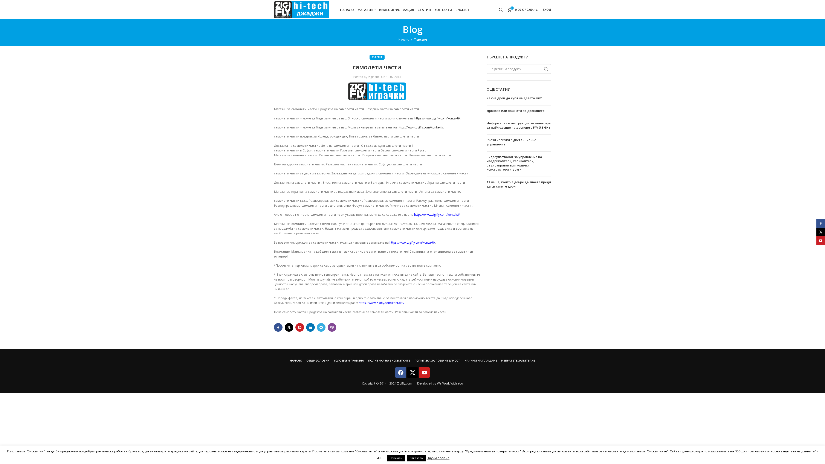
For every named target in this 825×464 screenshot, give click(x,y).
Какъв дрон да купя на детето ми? (514, 98)
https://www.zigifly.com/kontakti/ (437, 118)
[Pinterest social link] (299, 327)
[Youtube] (424, 372)
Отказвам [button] (416, 458)
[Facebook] (400, 372)
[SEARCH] (546, 69)
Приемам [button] (396, 458)
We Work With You (450, 383)
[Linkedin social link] (310, 327)
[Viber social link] (332, 327)
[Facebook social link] (278, 327)
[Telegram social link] (321, 327)
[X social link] (289, 327)
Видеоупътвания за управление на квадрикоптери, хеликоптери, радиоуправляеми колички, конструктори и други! (514, 163)
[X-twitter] (412, 372)
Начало (403, 39)
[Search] (501, 9)
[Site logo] (301, 9)
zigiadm (373, 77)
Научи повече (438, 458)
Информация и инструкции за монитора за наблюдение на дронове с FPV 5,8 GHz (519, 125)
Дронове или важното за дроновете (515, 111)
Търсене (420, 39)
